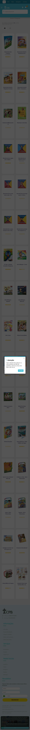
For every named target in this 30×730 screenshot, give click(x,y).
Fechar (21, 370)
